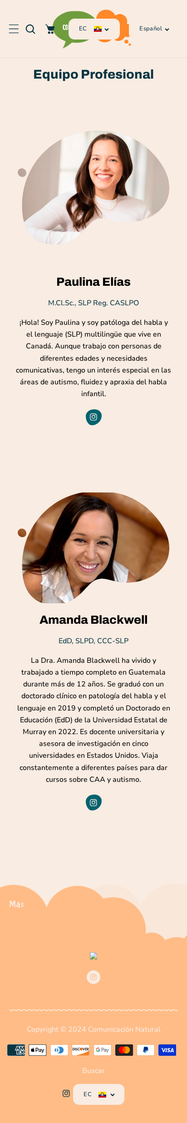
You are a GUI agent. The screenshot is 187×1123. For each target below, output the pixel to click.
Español (150, 29)
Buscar (93, 1071)
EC (83, 29)
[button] (13, 29)
